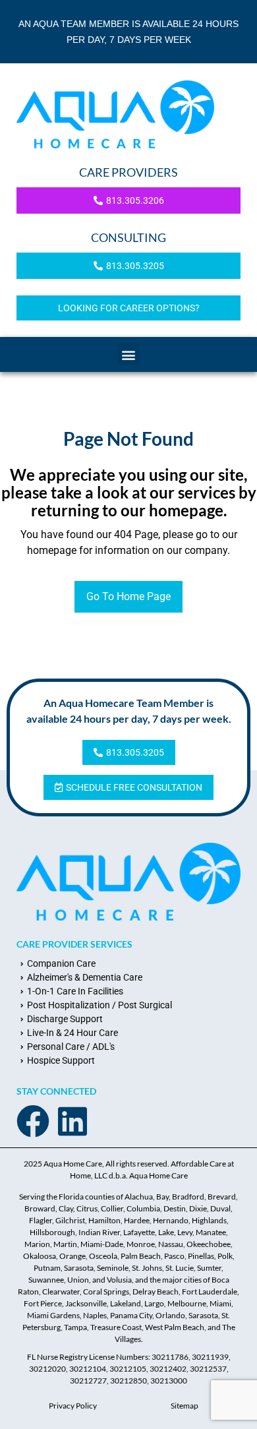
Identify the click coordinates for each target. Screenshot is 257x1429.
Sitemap (184, 1406)
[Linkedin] (72, 1121)
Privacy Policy (73, 1406)
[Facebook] (32, 1121)
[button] (129, 354)
